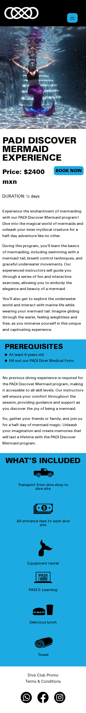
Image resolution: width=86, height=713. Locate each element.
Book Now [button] (69, 171)
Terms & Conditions (43, 681)
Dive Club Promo (43, 675)
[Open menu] (72, 18)
